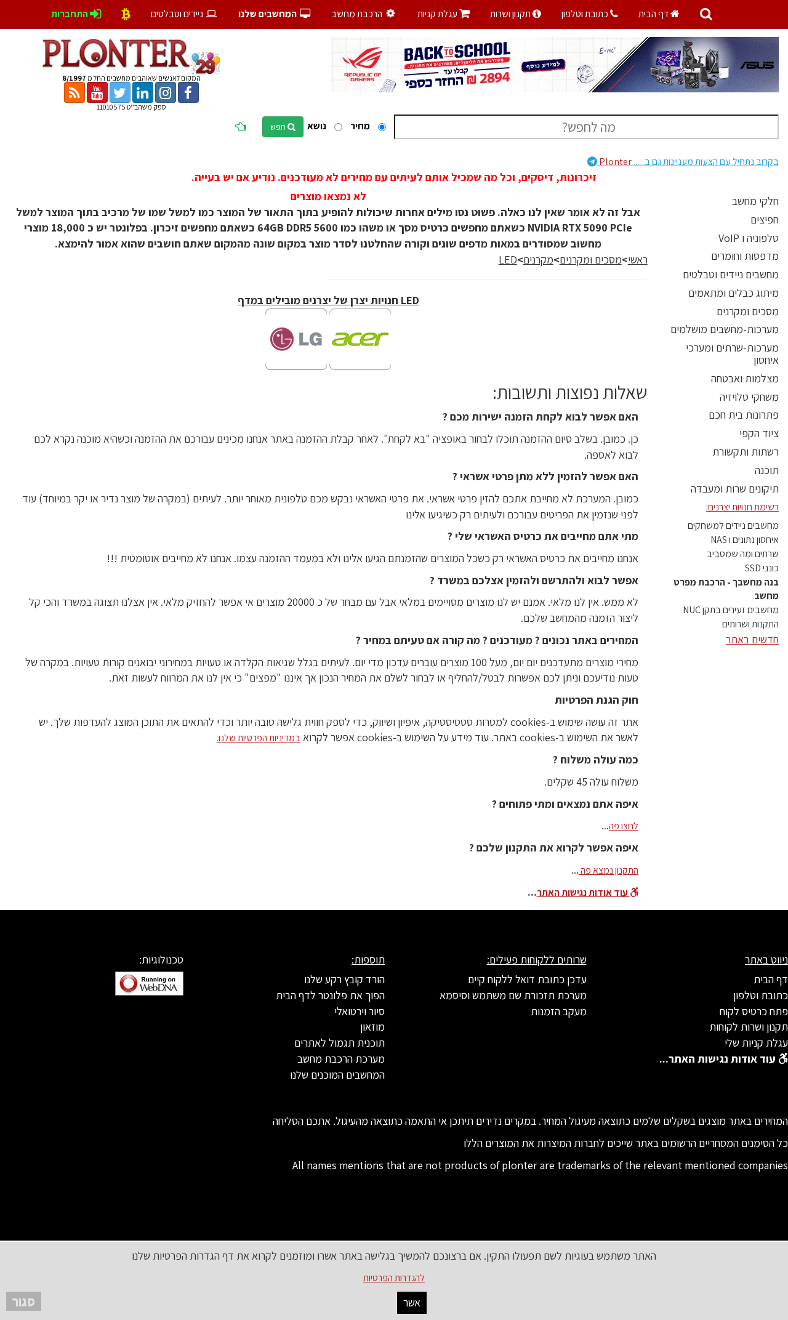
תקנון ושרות (511, 13)
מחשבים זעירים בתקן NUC (731, 609)
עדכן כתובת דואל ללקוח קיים (527, 979)
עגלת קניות (443, 13)
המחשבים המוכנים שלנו (337, 1075)
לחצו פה (623, 825)
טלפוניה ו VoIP (748, 238)
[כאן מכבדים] (126, 13)
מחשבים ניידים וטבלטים (731, 274)
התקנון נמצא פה (608, 870)
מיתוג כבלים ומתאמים (733, 293)
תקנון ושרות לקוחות (748, 1027)
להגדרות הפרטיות (394, 1277)
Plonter (688, 161)
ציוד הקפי (759, 433)
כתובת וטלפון (585, 13)
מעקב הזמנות (559, 1011)
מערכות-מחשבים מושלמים (724, 329)
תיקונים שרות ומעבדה (735, 488)
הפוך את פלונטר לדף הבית (330, 995)
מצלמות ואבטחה (745, 378)
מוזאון (372, 1027)
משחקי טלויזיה (749, 397)
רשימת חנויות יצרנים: (742, 507)
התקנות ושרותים (750, 624)
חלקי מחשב (755, 201)
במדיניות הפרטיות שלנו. (258, 737)
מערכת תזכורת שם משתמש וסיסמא (513, 995)
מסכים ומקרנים (748, 311)
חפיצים (764, 219)
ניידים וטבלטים (178, 13)
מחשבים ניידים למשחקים (733, 525)
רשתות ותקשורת (745, 452)
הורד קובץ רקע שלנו (344, 979)
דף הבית (654, 13)
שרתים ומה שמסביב (743, 553)
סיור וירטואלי (359, 1011)
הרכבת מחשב (357, 13)
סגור (23, 1301)
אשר (411, 1302)
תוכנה (767, 470)
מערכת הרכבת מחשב (341, 1059)
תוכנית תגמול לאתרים (339, 1043)
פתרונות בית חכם (744, 415)
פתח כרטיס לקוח (754, 1011)
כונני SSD (762, 567)
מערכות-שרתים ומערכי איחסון (732, 353)
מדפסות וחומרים (745, 256)
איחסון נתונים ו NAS (744, 539)
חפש (278, 126)
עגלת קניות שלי (756, 1043)
